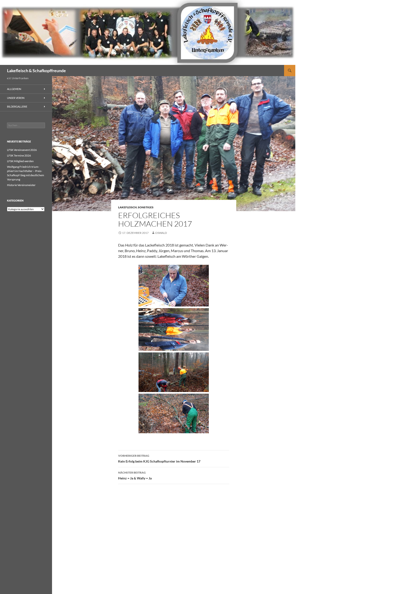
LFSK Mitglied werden (20, 161)
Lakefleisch (127, 207)
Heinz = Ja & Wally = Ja (135, 475)
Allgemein (14, 88)
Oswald (161, 233)
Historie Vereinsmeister (21, 185)
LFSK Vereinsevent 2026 (22, 150)
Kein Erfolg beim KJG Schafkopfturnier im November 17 (159, 458)
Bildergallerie (17, 106)
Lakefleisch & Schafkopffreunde (36, 70)
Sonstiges (146, 207)
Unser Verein (15, 97)
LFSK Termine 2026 (19, 155)
